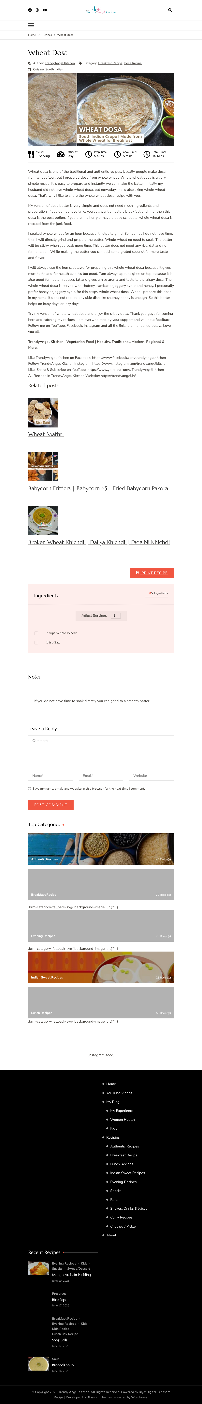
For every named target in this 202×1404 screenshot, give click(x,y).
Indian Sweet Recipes (127, 1172)
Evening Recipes (123, 1182)
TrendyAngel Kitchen (60, 63)
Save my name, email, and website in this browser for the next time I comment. (89, 788)
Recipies (113, 1137)
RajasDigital (147, 1392)
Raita (114, 1199)
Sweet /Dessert (78, 1268)
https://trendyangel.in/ (118, 375)
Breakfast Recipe (110, 63)
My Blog (113, 1101)
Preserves (59, 1293)
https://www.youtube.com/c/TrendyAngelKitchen (126, 369)
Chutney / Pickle (123, 1226)
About (111, 1235)
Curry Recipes (121, 1217)
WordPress (139, 1397)
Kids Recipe (60, 1329)
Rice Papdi (60, 1299)
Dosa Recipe (133, 63)
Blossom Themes (99, 1397)
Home (111, 1084)
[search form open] (170, 10)
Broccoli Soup (63, 1365)
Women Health (122, 1119)
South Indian (54, 69)
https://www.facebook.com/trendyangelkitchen (129, 357)
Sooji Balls (59, 1340)
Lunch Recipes (121, 1164)
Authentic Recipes (124, 1146)
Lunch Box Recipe (65, 1334)
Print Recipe (154, 572)
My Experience (122, 1110)
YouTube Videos (119, 1093)
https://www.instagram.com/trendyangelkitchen (129, 363)
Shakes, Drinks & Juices (128, 1208)
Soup (56, 1359)
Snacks (116, 1190)
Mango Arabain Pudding (71, 1274)
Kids (113, 1128)
